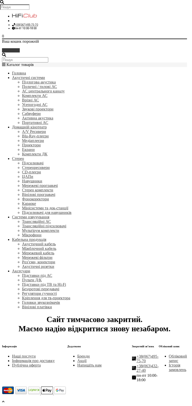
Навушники (32, 181)
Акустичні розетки (38, 266)
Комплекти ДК (35, 154)
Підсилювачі (33, 163)
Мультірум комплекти (40, 230)
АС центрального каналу (43, 91)
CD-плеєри (31, 172)
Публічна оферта (26, 365)
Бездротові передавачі (40, 289)
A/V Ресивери (34, 131)
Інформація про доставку (33, 361)
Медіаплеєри (33, 140)
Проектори (31, 145)
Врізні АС (30, 100)
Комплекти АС (35, 95)
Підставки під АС (37, 275)
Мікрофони (32, 235)
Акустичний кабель (39, 244)
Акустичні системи (28, 77)
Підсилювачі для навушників (47, 212)
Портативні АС (35, 122)
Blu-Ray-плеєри (35, 136)
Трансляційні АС (36, 221)
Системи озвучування (30, 217)
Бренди (83, 356)
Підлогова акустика (39, 82)
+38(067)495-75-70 (26, 24)
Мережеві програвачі (40, 185)
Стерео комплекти (37, 190)
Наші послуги (24, 356)
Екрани (28, 149)
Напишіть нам (89, 365)
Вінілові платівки (37, 307)
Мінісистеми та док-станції (45, 208)
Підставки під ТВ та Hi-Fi (44, 284)
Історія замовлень (177, 367)
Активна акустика (37, 118)
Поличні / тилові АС (39, 86)
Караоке (29, 203)
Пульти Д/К (32, 280)
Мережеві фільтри (37, 257)
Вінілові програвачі (38, 194)
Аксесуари (21, 271)
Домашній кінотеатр (29, 127)
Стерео (18, 158)
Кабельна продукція (29, 239)
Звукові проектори (38, 109)
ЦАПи (27, 176)
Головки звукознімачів (41, 302)
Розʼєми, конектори (38, 262)
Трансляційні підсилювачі (44, 226)
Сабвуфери (31, 113)
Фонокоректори (35, 199)
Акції (81, 361)
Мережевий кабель (38, 253)
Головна (19, 73)
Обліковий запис (178, 358)
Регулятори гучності (39, 293)
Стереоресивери (36, 167)
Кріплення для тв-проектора (46, 298)
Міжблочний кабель (39, 248)
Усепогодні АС (35, 104)
